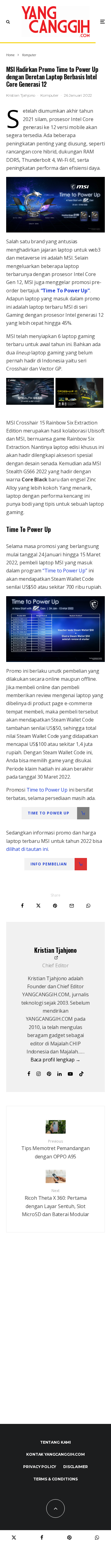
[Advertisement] (55, 1341)
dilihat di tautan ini (27, 849)
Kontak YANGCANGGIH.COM (55, 1454)
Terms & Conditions (55, 1479)
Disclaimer (75, 1466)
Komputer (49, 95)
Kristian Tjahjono (20, 95)
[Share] (22, 905)
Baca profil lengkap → (56, 1059)
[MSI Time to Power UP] (55, 204)
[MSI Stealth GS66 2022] (30, 403)
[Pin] (55, 905)
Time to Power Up (48, 789)
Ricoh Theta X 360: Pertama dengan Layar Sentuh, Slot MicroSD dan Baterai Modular (55, 1203)
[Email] (71, 905)
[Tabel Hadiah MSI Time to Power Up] (55, 629)
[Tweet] (38, 905)
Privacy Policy (39, 1466)
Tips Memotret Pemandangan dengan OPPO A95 (55, 1149)
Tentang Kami (55, 1442)
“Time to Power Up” (65, 570)
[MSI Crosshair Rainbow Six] (79, 406)
